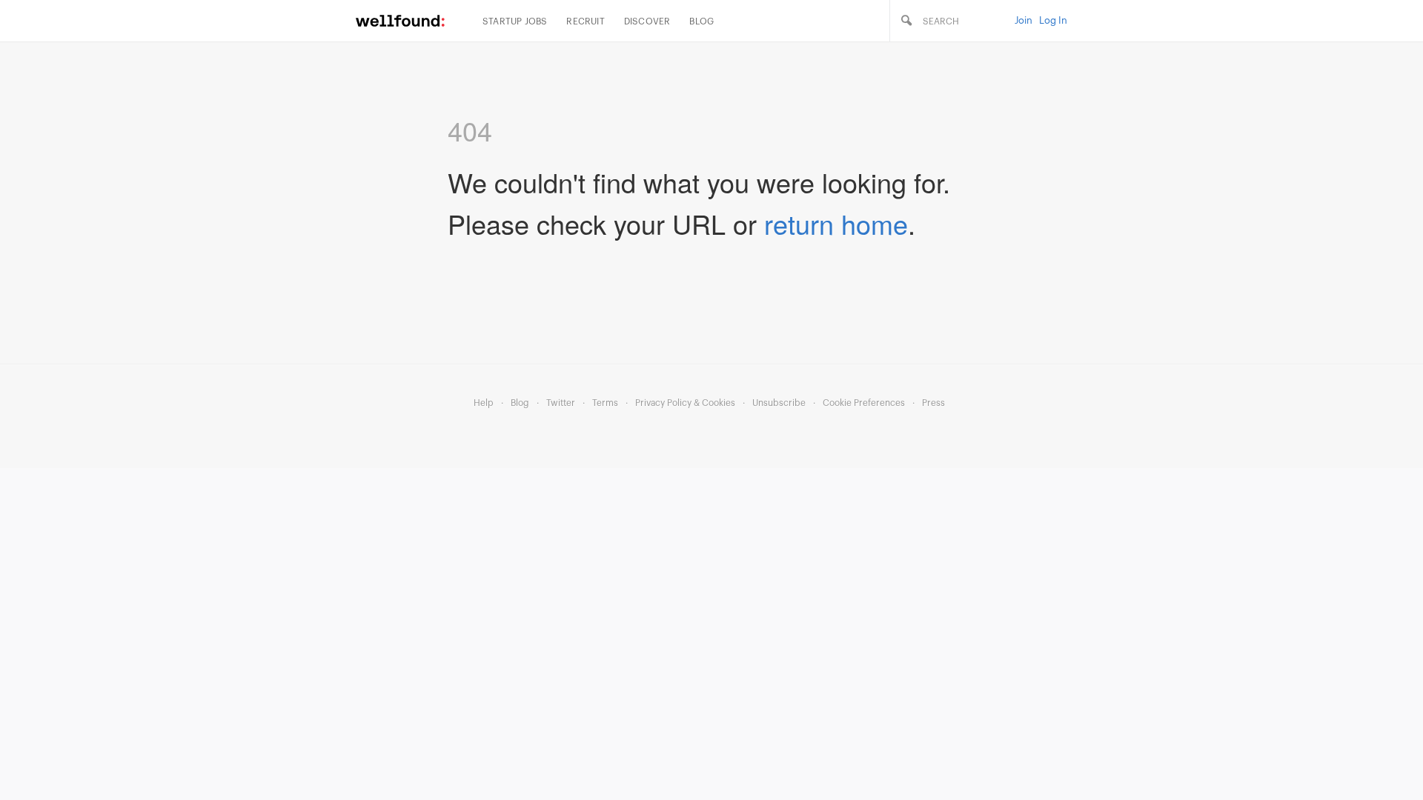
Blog (701, 21)
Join (1023, 20)
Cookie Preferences (864, 403)
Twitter (560, 403)
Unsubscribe (779, 403)
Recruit (585, 21)
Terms (605, 403)
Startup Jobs (514, 21)
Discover (647, 21)
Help (484, 403)
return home (836, 223)
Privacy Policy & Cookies (685, 403)
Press (933, 403)
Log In (1053, 20)
